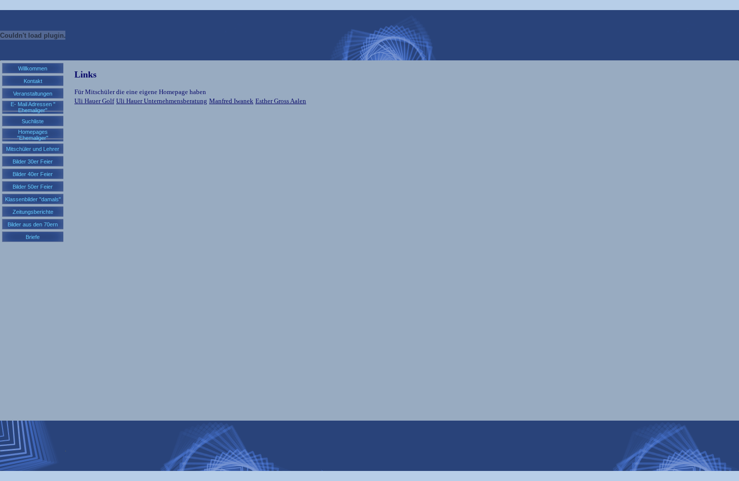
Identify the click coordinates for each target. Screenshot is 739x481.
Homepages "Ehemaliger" (32, 135)
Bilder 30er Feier (33, 161)
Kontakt (33, 81)
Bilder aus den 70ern (33, 224)
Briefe (33, 237)
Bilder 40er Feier (33, 174)
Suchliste (33, 121)
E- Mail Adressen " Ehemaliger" (33, 107)
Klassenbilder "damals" (33, 199)
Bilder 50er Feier (33, 187)
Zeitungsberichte (33, 212)
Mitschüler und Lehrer (32, 149)
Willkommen (32, 68)
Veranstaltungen (32, 94)
